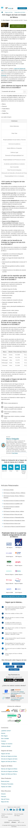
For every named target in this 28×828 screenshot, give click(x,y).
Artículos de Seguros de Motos (9, 771)
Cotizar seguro (22, 8)
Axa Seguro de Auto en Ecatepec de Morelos (14, 500)
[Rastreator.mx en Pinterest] (20, 810)
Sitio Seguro (4, 736)
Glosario (3, 794)
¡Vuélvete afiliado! (6, 746)
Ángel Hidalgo (15, 453)
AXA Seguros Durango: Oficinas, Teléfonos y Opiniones (14, 496)
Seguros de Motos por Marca (9, 774)
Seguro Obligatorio (14, 669)
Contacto (3, 741)
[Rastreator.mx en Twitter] (8, 810)
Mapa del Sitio (5, 801)
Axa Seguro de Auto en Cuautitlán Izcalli (13, 503)
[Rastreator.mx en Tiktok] (23, 810)
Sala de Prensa (5, 799)
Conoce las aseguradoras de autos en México (14, 596)
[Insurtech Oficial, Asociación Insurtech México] (19, 716)
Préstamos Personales (7, 784)
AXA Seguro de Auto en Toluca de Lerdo (13, 514)
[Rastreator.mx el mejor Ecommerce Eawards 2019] (23, 710)
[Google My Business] (6, 691)
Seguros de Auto (5, 753)
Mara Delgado (12, 439)
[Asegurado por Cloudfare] (5, 710)
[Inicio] (2, 12)
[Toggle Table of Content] (23, 92)
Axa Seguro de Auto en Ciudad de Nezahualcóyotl (11, 507)
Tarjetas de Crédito (6, 786)
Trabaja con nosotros (6, 743)
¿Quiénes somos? (6, 730)
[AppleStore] (19, 680)
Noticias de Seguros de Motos (9, 769)
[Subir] (25, 825)
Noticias (19, 666)
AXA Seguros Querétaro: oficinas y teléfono (14, 511)
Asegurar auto (10, 666)
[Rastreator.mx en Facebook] (5, 810)
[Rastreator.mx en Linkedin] (14, 810)
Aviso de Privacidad (18, 814)
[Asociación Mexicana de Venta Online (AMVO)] (14, 721)
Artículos (6, 663)
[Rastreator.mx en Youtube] (11, 810)
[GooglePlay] (9, 680)
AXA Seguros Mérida (8, 489)
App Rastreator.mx (14, 674)
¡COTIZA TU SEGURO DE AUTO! (17, 26)
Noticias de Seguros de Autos (9, 756)
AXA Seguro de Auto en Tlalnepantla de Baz (14, 517)
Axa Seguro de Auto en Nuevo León (12, 523)
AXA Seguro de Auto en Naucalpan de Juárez (14, 520)
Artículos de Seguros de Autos (9, 759)
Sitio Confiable (5, 738)
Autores (3, 733)
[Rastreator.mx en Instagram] (17, 810)
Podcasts (3, 796)
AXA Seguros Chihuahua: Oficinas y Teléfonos (14, 492)
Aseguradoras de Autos (18, 663)
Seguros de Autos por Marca (8, 761)
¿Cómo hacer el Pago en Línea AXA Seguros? (14, 526)
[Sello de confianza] (14, 710)
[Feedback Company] (6, 698)
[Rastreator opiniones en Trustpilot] (12, 716)
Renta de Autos (5, 781)
